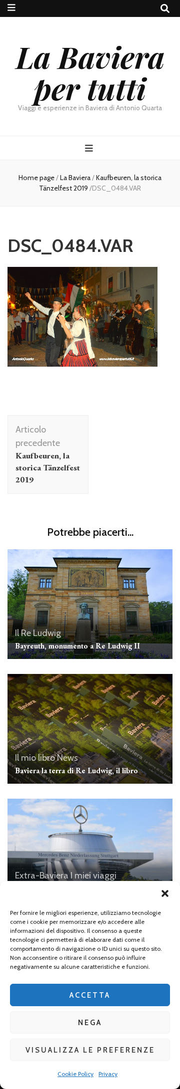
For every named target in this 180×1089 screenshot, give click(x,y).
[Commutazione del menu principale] (90, 148)
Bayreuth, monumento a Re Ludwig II (77, 646)
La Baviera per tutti (90, 72)
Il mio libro (35, 757)
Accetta (90, 995)
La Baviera (75, 177)
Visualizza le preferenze (90, 1050)
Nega (90, 1022)
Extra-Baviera (41, 875)
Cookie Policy (76, 1074)
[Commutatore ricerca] (165, 8)
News (67, 757)
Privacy (108, 1074)
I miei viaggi (93, 875)
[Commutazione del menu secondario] (12, 7)
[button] (165, 893)
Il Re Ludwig (38, 633)
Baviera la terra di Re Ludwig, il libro (76, 770)
